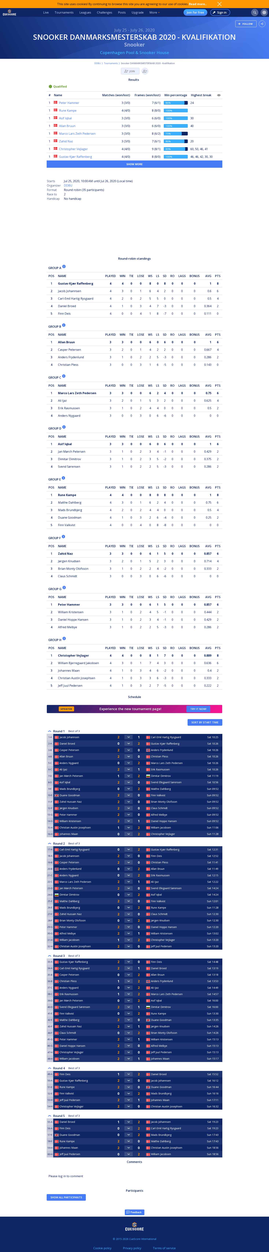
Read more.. (197, 4)
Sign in (222, 12)
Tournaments (64, 12)
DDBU (97, 63)
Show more (134, 164)
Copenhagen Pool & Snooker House (134, 52)
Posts (122, 12)
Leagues (85, 12)
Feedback (136, 1212)
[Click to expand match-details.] (128, 737)
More (153, 12)
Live (46, 12)
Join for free (195, 12)
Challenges (104, 12)
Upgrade (138, 12)
